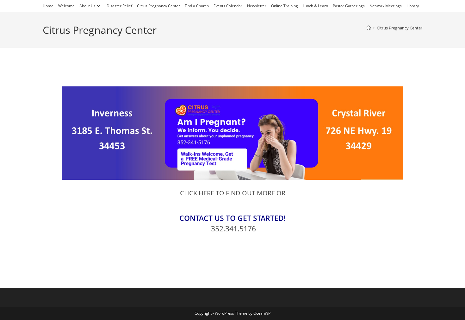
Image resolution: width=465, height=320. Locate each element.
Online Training (284, 6)
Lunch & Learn (315, 6)
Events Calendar (228, 6)
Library (412, 6)
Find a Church (197, 6)
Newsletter (256, 6)
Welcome (66, 6)
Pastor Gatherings (349, 6)
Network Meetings (385, 6)
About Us (87, 6)
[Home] (369, 28)
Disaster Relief (119, 6)
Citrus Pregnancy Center (158, 6)
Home (48, 6)
